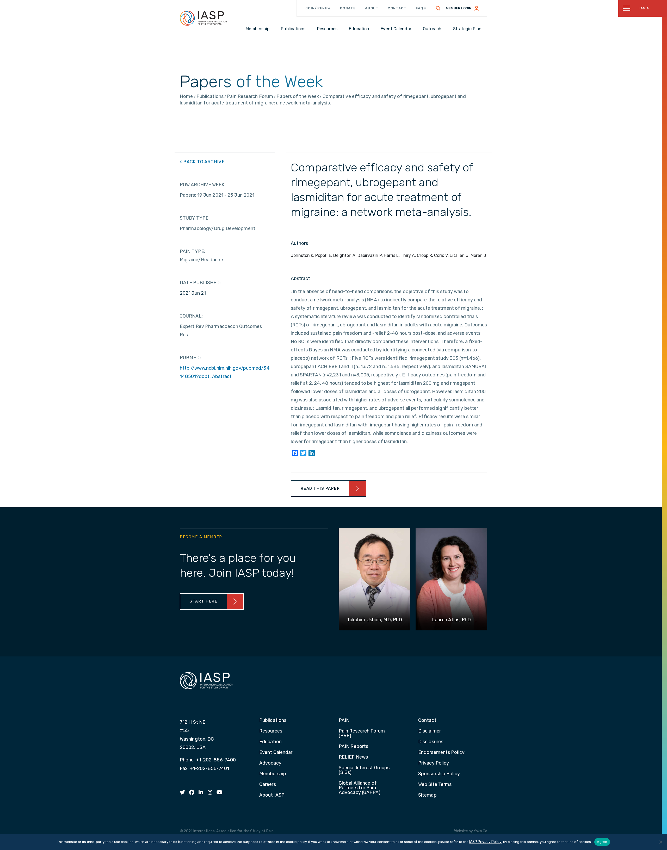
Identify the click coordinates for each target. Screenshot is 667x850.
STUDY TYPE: (194, 218)
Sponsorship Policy (439, 774)
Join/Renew (318, 8)
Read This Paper (320, 488)
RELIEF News (353, 757)
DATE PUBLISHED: (200, 283)
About (372, 8)
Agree (602, 842)
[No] (660, 842)
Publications (272, 720)
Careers (267, 784)
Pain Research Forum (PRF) (362, 734)
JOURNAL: (191, 316)
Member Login (458, 8)
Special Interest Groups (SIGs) (364, 770)
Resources (270, 731)
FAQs (421, 8)
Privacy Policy (433, 763)
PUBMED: (190, 358)
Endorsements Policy (441, 752)
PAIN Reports (353, 746)
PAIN (344, 720)
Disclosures (430, 741)
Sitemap (427, 795)
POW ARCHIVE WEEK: (203, 185)
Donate (348, 8)
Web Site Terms (435, 784)
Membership (272, 774)
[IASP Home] (203, 18)
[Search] (438, 8)
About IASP (272, 795)
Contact (397, 8)
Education (270, 741)
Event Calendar (275, 752)
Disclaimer (429, 731)
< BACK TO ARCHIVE (202, 162)
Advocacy (270, 763)
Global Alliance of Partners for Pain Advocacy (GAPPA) (360, 788)
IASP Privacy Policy (485, 842)
